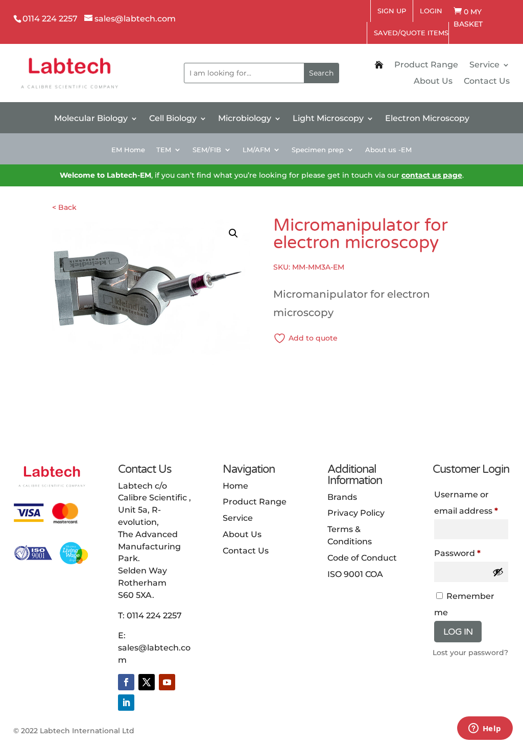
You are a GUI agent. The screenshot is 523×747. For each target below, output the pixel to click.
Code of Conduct (362, 558)
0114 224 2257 (154, 615)
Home (235, 486)
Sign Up (391, 11)
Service (484, 65)
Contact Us (487, 82)
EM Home (128, 150)
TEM (163, 150)
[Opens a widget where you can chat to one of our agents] (485, 729)
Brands (342, 497)
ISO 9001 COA (355, 574)
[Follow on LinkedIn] (126, 702)
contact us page (431, 175)
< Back (64, 207)
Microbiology (244, 119)
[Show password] (498, 571)
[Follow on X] (146, 682)
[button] (233, 233)
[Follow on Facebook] (126, 682)
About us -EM (388, 150)
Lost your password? (470, 652)
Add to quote (313, 338)
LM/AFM (256, 150)
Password (457, 553)
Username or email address (466, 503)
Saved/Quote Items (411, 33)
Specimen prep (318, 150)
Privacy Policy (356, 513)
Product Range (426, 65)
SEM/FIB (207, 150)
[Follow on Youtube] (167, 682)
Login (431, 11)
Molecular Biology (91, 119)
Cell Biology (173, 119)
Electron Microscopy (427, 119)
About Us (433, 82)
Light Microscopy (328, 119)
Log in (457, 631)
